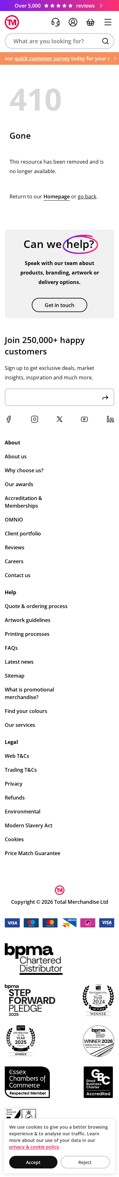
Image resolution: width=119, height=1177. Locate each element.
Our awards (19, 484)
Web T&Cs (17, 755)
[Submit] (105, 397)
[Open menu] (108, 22)
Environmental (22, 811)
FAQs (11, 647)
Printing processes (27, 634)
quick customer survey (38, 58)
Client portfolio (23, 533)
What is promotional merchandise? (29, 693)
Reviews (14, 547)
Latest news (19, 661)
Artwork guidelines (27, 620)
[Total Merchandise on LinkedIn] (110, 419)
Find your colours (26, 711)
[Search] (105, 41)
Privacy (14, 783)
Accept (33, 1162)
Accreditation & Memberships (23, 502)
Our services (20, 724)
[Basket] (90, 22)
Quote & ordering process (36, 606)
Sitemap (14, 675)
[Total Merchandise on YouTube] (84, 419)
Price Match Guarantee (32, 853)
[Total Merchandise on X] (60, 419)
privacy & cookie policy (34, 1147)
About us (16, 456)
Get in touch (59, 305)
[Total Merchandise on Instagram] (34, 419)
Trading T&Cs (21, 769)
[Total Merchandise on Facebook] (8, 419)
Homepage (56, 196)
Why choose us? (24, 470)
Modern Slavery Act (28, 825)
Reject (85, 1162)
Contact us (17, 575)
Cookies (14, 839)
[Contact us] (55, 22)
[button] (59, 41)
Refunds (15, 797)
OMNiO (14, 519)
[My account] (73, 22)
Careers (14, 561)
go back (87, 196)
